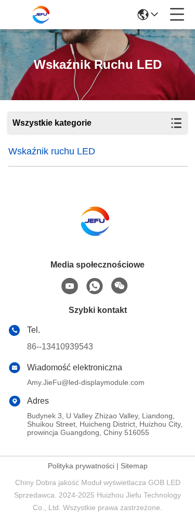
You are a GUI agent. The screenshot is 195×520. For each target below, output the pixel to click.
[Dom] (98, 233)
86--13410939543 (60, 346)
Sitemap (134, 466)
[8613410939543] (94, 286)
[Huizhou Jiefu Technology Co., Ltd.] (42, 14)
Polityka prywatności (81, 466)
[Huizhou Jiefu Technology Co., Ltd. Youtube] (69, 286)
